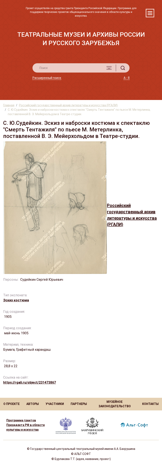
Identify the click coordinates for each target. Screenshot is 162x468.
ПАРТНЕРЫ (79, 404)
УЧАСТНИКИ (55, 404)
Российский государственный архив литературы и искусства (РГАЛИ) (68, 105)
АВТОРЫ (32, 404)
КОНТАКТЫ (150, 404)
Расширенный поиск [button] (46, 78)
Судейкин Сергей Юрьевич (42, 280)
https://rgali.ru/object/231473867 (29, 382)
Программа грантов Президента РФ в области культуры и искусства (25, 425)
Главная (8, 105)
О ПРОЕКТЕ (11, 404)
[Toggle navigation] (150, 13)
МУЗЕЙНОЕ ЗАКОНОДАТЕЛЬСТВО (115, 404)
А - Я (127, 78)
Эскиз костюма (16, 300)
